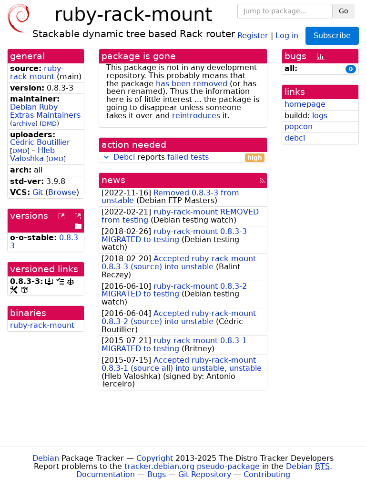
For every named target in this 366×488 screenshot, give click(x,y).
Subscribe (332, 35)
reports (187, 157)
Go (343, 11)
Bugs (156, 474)
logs (319, 115)
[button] (106, 157)
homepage (305, 104)
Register (252, 35)
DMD (49, 123)
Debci (124, 157)
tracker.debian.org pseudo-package (192, 466)
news (113, 179)
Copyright (154, 458)
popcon (299, 126)
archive (23, 123)
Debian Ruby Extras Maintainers (45, 111)
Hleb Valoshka (32, 154)
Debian (45, 458)
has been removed (191, 83)
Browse (62, 192)
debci (295, 137)
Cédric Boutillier (40, 142)
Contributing (267, 474)
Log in (286, 35)
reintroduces (196, 115)
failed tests (188, 157)
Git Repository (204, 474)
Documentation (105, 474)
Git (37, 192)
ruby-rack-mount (37, 72)
